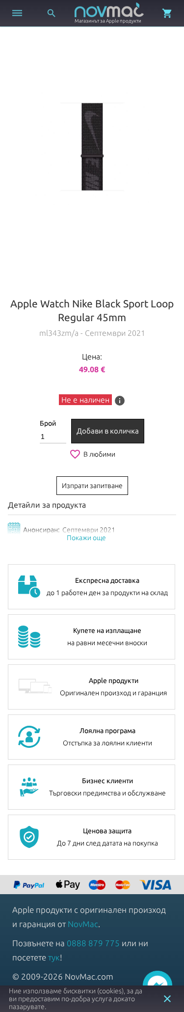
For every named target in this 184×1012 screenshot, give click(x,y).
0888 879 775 (93, 943)
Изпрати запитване (92, 486)
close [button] (167, 999)
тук (54, 957)
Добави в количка (108, 431)
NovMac (83, 924)
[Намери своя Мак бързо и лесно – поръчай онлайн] (30, 885)
